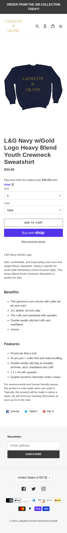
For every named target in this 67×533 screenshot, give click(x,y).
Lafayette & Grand (27, 521)
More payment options (34, 241)
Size (6, 188)
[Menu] (61, 26)
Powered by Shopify (47, 521)
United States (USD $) (32, 477)
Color (7, 203)
